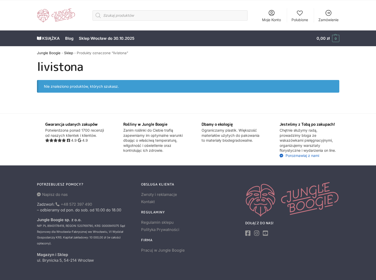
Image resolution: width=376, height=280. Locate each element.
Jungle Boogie (48, 53)
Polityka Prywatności (160, 229)
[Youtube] (265, 233)
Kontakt (148, 201)
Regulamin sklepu (157, 222)
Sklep (68, 53)
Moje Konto (271, 20)
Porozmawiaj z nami (302, 155)
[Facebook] (247, 233)
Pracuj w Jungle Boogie (163, 250)
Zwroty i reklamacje (159, 194)
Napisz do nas (55, 194)
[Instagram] (256, 233)
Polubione (299, 20)
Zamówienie (328, 20)
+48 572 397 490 (76, 204)
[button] (328, 38)
